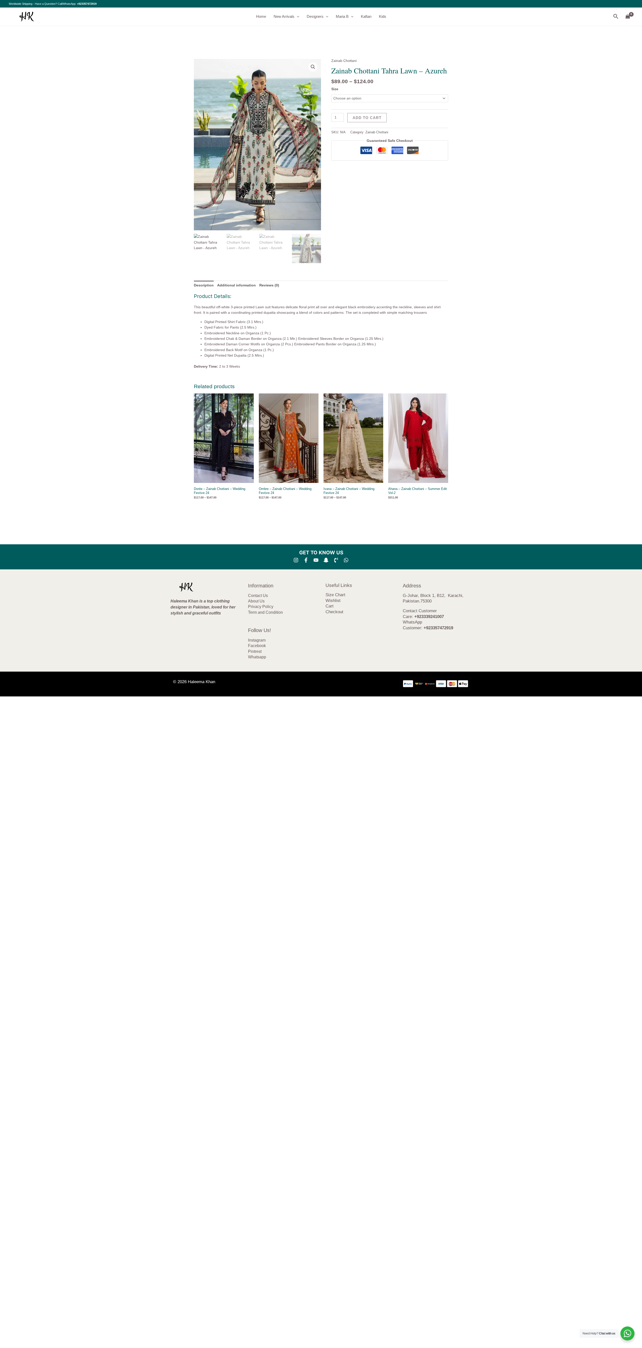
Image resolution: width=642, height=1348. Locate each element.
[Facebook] (305, 560)
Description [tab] (204, 285)
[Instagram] (295, 560)
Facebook (257, 646)
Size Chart (335, 594)
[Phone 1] (336, 560)
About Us (256, 601)
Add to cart (367, 118)
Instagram (257, 640)
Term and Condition (265, 612)
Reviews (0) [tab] (269, 285)
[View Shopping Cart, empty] (628, 17)
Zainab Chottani (344, 61)
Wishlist (333, 600)
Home (261, 16)
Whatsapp (257, 657)
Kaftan (366, 16)
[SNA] (326, 560)
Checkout (334, 611)
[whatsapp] (346, 560)
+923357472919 (87, 3)
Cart (330, 606)
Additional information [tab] (236, 285)
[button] (296, 16)
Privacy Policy (260, 606)
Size (334, 89)
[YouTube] (315, 560)
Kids (382, 16)
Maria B (342, 16)
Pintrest (255, 651)
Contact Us (258, 595)
